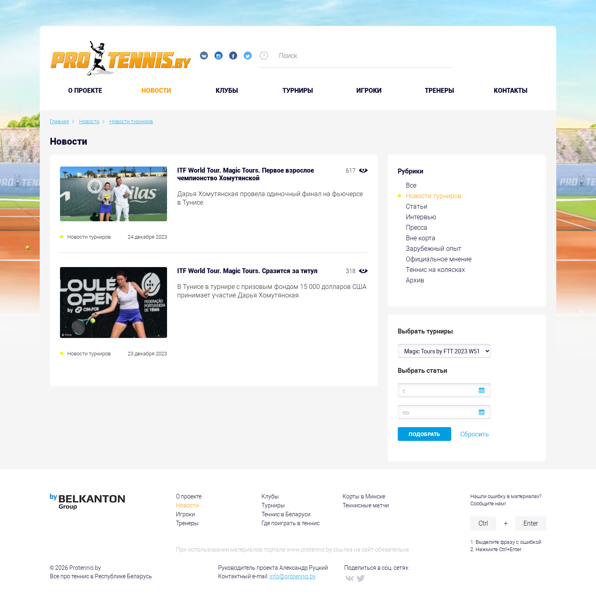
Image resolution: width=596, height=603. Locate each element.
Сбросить (474, 434)
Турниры (298, 91)
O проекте (85, 91)
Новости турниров (433, 196)
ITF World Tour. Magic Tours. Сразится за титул (247, 271)
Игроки (369, 91)
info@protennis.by (293, 576)
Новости (156, 91)
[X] (360, 578)
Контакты (510, 91)
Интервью (421, 217)
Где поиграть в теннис (290, 523)
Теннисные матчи (366, 505)
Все (411, 185)
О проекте (189, 496)
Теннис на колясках (435, 270)
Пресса (416, 227)
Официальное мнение (439, 259)
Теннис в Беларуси (286, 514)
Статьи (416, 206)
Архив (415, 280)
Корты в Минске (364, 496)
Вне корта (420, 238)
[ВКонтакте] (349, 578)
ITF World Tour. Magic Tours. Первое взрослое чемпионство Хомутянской (245, 174)
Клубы (227, 91)
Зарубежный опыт (433, 248)
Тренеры (439, 91)
